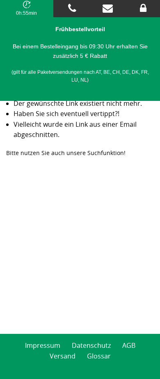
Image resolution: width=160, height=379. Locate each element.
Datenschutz (91, 345)
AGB (128, 345)
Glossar (99, 356)
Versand (62, 356)
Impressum (42, 345)
